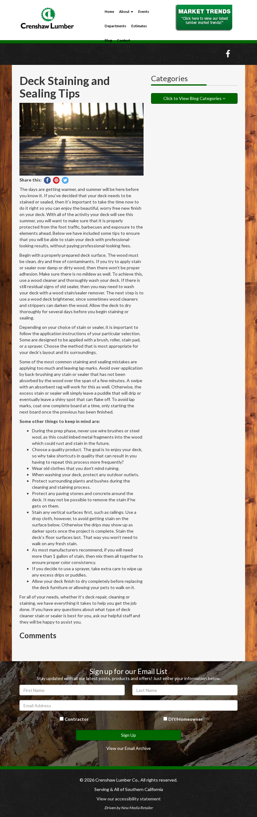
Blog (108, 40)
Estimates (139, 26)
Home (109, 11)
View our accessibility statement (129, 798)
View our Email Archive (128, 748)
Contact (123, 40)
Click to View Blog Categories (193, 98)
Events (143, 11)
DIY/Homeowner (185, 719)
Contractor (76, 719)
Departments (115, 26)
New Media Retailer (137, 807)
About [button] (124, 11)
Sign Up (128, 735)
